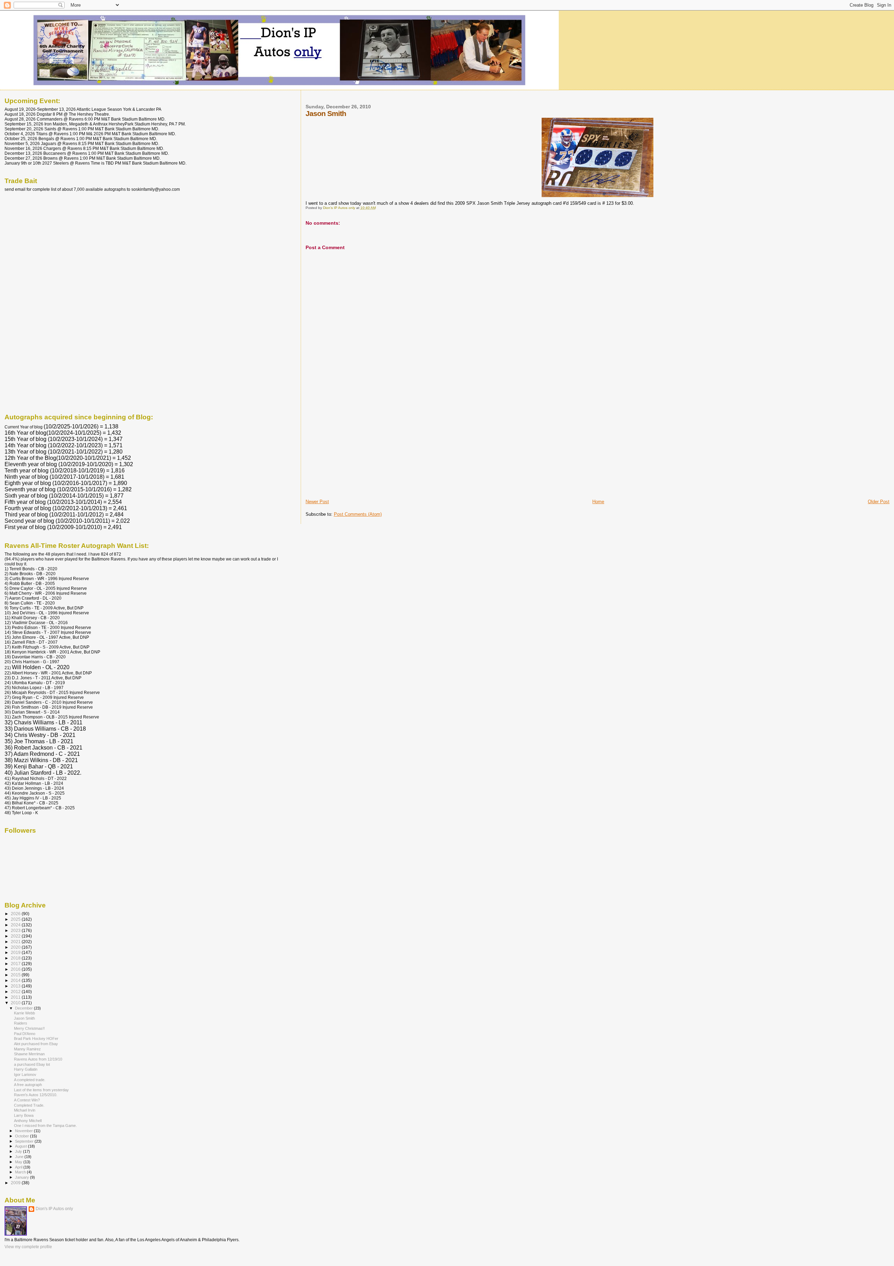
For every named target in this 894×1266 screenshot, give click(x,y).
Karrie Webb (24, 1013)
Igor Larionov (25, 1074)
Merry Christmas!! (29, 1028)
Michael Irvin (24, 1110)
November (24, 1131)
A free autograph (28, 1085)
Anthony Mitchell (28, 1121)
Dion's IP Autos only (54, 1208)
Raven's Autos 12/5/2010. (35, 1095)
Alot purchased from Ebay (36, 1044)
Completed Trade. (29, 1105)
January (22, 1177)
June (19, 1157)
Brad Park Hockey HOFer (36, 1038)
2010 (16, 1002)
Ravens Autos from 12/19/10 (38, 1059)
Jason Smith (24, 1018)
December (24, 1008)
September (25, 1141)
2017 (16, 963)
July (19, 1151)
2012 (16, 991)
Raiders (20, 1023)
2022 (16, 936)
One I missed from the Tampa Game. (45, 1125)
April (19, 1167)
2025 (16, 919)
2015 (16, 974)
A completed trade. (29, 1080)
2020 (16, 947)
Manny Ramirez (27, 1049)
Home (598, 501)
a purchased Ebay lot (32, 1064)
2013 (16, 986)
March (21, 1172)
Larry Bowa (24, 1115)
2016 (16, 969)
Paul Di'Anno (24, 1034)
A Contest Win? (27, 1100)
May (19, 1162)
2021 (16, 941)
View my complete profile (28, 1246)
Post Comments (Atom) (358, 514)
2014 (16, 980)
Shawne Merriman (29, 1054)
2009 (16, 1182)
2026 (16, 913)
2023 (16, 930)
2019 (16, 952)
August (21, 1146)
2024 (16, 925)
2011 (16, 997)
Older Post (878, 501)
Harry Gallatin (25, 1069)
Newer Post (317, 501)
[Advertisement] (358, 449)
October (22, 1136)
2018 (16, 958)
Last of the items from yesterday (41, 1090)
